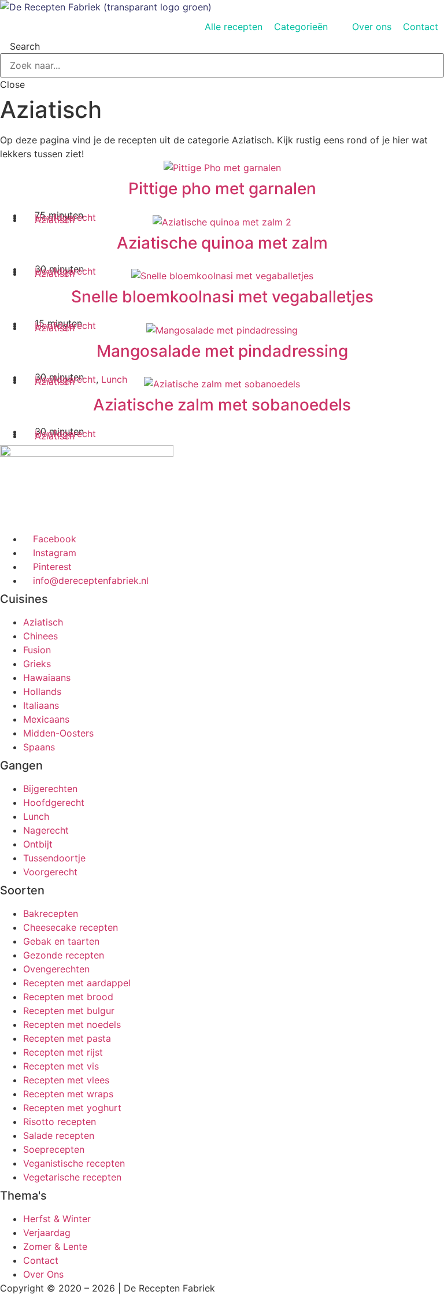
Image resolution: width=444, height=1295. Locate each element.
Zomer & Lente (55, 1246)
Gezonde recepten (63, 955)
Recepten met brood (68, 996)
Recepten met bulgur (68, 1010)
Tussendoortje (54, 858)
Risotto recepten (59, 1121)
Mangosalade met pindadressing (222, 351)
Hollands (42, 691)
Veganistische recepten (74, 1163)
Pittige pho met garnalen (222, 188)
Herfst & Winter (57, 1218)
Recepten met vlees (66, 1080)
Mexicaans (46, 719)
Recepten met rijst (63, 1052)
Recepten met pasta (67, 1038)
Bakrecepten (50, 913)
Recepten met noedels (72, 1024)
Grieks (37, 663)
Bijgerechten (50, 788)
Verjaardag (47, 1232)
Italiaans (41, 705)
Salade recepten (58, 1135)
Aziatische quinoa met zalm (222, 243)
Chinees (40, 636)
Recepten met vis (61, 1066)
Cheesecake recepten (70, 927)
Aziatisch (55, 219)
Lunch (114, 379)
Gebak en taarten (61, 941)
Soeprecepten (53, 1149)
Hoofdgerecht (53, 802)
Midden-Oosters (58, 733)
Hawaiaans (47, 677)
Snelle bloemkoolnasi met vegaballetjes (222, 296)
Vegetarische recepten (72, 1177)
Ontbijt (38, 844)
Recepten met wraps (68, 1094)
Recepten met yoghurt (72, 1107)
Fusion (37, 650)
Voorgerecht (50, 872)
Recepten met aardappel (77, 983)
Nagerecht (46, 830)
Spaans (39, 747)
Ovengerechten (56, 969)
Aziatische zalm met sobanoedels (222, 405)
